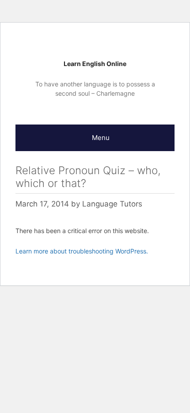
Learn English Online (95, 63)
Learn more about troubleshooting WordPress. (81, 251)
